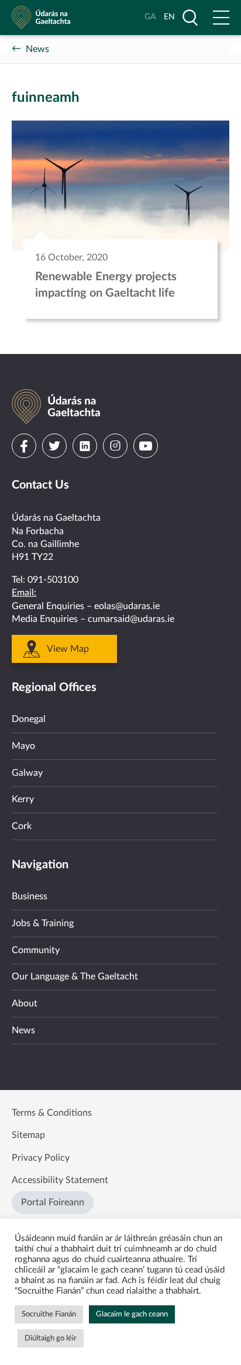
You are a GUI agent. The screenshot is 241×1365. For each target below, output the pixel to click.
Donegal (29, 719)
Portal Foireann (52, 1202)
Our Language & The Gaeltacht (75, 976)
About (24, 1003)
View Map (68, 649)
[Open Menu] (221, 17)
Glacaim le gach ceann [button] (132, 1314)
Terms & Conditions (52, 1113)
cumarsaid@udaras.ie (131, 619)
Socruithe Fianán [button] (49, 1314)
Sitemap (28, 1135)
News (37, 49)
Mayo (23, 746)
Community (36, 950)
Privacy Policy (41, 1158)
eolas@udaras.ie (127, 606)
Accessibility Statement (60, 1180)
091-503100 (52, 579)
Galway (27, 773)
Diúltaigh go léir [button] (51, 1338)
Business (29, 896)
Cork (22, 826)
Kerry (23, 799)
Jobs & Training (43, 923)
